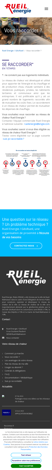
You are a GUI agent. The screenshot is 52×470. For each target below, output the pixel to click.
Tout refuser (26, 455)
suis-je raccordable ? (13, 138)
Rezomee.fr (9, 425)
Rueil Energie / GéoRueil (12, 50)
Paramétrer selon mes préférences (26, 461)
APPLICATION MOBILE (24, 413)
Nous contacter (12, 338)
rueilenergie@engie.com (36, 123)
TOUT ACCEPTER (26, 466)
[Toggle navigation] (46, 8)
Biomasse (8, 428)
